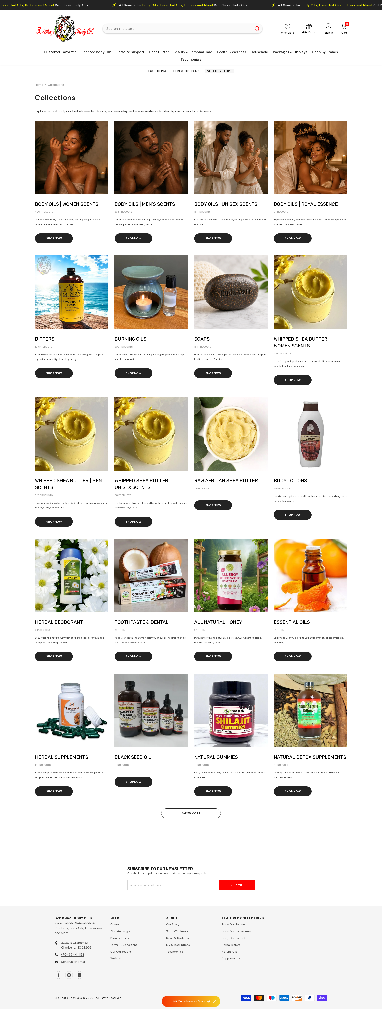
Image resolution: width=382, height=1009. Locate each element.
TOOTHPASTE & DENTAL (142, 622)
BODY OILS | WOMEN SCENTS (66, 204)
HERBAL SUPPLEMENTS (61, 757)
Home (39, 85)
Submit (236, 885)
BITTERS (44, 339)
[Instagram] (69, 975)
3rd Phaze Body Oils (199, 5)
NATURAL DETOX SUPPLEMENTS (310, 757)
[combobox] (177, 28)
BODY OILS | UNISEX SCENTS (225, 204)
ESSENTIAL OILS (292, 622)
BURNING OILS (130, 339)
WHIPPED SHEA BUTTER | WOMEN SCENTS (302, 342)
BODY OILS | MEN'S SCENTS (145, 204)
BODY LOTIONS (290, 480)
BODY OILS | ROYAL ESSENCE (306, 204)
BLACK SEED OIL (133, 757)
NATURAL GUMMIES (216, 757)
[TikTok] (79, 975)
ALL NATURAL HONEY (218, 622)
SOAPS (202, 339)
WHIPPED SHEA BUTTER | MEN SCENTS (68, 484)
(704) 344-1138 (72, 955)
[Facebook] (58, 975)
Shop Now (54, 238)
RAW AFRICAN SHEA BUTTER (226, 480)
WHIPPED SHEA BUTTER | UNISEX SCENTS (143, 484)
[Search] (182, 28)
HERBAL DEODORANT (59, 622)
